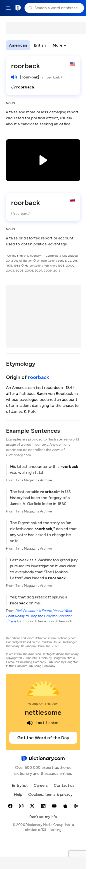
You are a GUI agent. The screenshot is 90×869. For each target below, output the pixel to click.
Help (18, 794)
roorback (38, 377)
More (57, 45)
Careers (41, 785)
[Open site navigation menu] (9, 8)
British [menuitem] (40, 45)
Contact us (64, 785)
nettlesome (43, 712)
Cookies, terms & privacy (50, 794)
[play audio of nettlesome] (30, 723)
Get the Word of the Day (43, 737)
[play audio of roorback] (14, 77)
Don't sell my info (43, 817)
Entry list (20, 785)
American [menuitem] (18, 45)
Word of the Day (43, 704)
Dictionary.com (18, 8)
